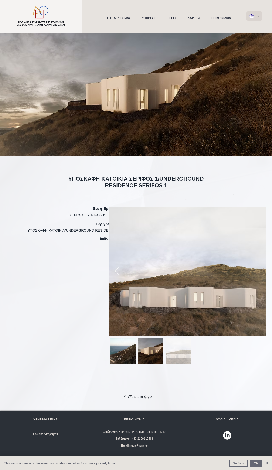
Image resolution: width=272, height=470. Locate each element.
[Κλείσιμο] (266, 463)
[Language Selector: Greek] (254, 16)
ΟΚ (256, 463)
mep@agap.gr (139, 445)
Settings (238, 463)
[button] (120, 16)
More (111, 463)
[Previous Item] (116, 271)
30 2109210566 (143, 438)
